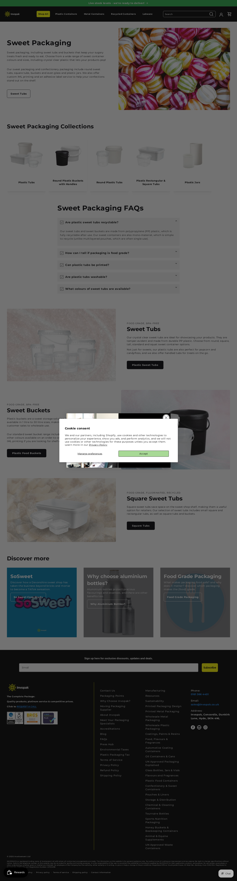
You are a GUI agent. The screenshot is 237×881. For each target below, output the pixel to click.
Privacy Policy (98, 444)
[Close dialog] (166, 418)
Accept (143, 453)
